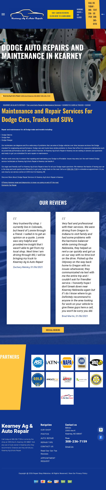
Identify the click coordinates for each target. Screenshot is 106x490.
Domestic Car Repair (9, 185)
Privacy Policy (81, 473)
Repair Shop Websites (42, 473)
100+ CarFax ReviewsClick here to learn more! (60, 14)
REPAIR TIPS (47, 442)
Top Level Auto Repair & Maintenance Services (43, 105)
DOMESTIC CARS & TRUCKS (73, 105)
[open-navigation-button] (3, 14)
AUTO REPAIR (47, 438)
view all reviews (53, 329)
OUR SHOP (46, 430)
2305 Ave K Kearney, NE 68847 (31, 96)
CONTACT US (47, 446)
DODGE (88, 105)
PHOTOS (45, 434)
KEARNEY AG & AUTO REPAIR (14, 105)
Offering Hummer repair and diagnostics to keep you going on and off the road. (30, 182)
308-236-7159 (90, 13)
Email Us (69, 447)
